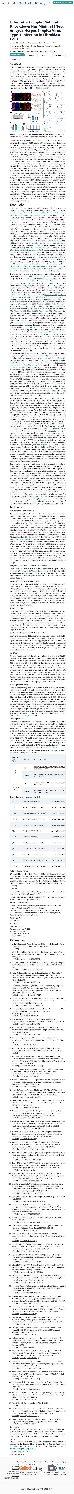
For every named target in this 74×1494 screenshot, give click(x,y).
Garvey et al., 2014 (29, 715)
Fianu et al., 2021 (51, 295)
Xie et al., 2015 (31, 327)
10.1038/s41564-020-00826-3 (30, 1214)
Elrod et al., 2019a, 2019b (46, 304)
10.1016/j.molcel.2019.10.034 (30, 1097)
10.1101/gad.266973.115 (28, 1416)
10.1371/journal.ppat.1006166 (31, 1066)
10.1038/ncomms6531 (28, 1347)
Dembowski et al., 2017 (36, 259)
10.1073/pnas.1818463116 (29, 1076)
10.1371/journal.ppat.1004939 (31, 1034)
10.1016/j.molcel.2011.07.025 (30, 1024)
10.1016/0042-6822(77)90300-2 (31, 1005)
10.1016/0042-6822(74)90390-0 (31, 969)
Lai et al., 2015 (56, 285)
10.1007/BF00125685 (27, 1424)
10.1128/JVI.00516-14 (27, 1139)
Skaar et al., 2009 (46, 311)
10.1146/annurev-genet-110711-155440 (34, 1222)
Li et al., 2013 (37, 297)
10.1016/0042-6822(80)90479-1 (31, 1149)
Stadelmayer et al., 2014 (53, 297)
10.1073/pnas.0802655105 (29, 1379)
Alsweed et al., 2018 (37, 213)
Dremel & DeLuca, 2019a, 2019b (45, 266)
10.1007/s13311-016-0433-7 (30, 1016)
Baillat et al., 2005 (35, 276)
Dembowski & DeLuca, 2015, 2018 (37, 248)
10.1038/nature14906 (27, 1230)
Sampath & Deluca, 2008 (31, 268)
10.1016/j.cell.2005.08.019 (29, 982)
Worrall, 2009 (40, 215)
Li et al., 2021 (32, 311)
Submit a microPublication (63, 2)
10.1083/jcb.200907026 (28, 1335)
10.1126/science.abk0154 (29, 1107)
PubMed (15, 949)
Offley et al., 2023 (50, 276)
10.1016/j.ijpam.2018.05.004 (30, 959)
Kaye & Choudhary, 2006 (24, 215)
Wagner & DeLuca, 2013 (51, 268)
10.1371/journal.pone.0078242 (31, 1368)
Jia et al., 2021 (20, 311)
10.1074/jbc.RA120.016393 (29, 1262)
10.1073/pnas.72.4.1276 (28, 1170)
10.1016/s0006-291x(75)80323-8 (31, 1293)
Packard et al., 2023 (50, 334)
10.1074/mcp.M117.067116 (29, 1303)
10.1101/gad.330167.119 (28, 1358)
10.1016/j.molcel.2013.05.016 (30, 1251)
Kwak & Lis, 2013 (24, 297)
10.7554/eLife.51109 (27, 1087)
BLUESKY (15, 1466)
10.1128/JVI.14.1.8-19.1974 (29, 1160)
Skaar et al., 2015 (49, 288)
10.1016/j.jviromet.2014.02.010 (31, 1128)
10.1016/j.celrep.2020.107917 (30, 995)
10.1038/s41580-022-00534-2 (30, 1389)
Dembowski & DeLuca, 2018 (21, 266)
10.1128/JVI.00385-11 (27, 1241)
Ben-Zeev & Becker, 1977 (48, 241)
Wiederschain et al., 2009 (40, 571)
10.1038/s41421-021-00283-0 (30, 1180)
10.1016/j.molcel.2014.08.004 (30, 1118)
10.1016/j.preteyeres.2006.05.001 (32, 1201)
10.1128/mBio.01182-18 (28, 1045)
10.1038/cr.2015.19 (26, 1324)
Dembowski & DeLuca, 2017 (21, 539)
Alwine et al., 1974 (28, 241)
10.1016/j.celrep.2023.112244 (30, 1272)
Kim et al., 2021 (20, 250)
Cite (43, 55)
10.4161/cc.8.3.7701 (27, 1399)
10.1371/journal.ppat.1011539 (30, 1282)
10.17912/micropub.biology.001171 (22, 1449)
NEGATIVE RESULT (17, 55)
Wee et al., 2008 (24, 571)
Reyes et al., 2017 (33, 250)
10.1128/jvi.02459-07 (27, 1314)
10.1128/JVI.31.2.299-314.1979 (31, 1193)
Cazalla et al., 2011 (23, 323)
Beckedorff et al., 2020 (27, 304)
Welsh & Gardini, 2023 (48, 279)
